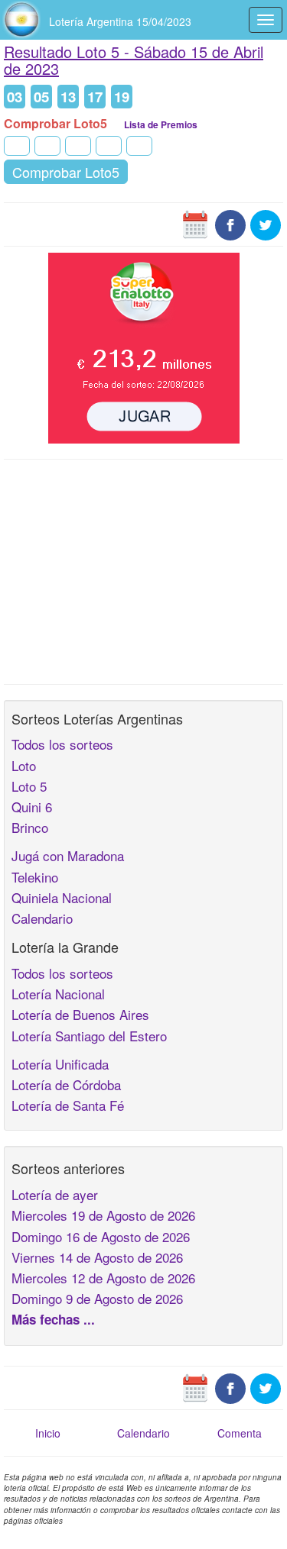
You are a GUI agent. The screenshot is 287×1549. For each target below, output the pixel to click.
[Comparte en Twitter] (265, 223)
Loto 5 (29, 785)
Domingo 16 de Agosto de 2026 (100, 1236)
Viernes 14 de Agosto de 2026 (97, 1257)
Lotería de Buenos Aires (80, 1014)
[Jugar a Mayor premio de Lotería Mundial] (144, 345)
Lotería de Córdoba (66, 1084)
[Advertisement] (143, 570)
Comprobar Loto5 (65, 172)
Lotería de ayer (54, 1194)
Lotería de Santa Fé (67, 1105)
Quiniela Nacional (61, 897)
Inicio (47, 1433)
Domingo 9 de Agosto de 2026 (97, 1298)
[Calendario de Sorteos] (195, 223)
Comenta (239, 1433)
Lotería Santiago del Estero (89, 1035)
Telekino (34, 876)
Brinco (29, 827)
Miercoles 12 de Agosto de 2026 (103, 1277)
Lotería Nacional (58, 993)
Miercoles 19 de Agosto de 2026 (103, 1215)
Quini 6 (31, 806)
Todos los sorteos (62, 744)
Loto (23, 765)
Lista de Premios (160, 124)
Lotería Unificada (60, 1063)
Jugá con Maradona (67, 855)
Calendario (42, 918)
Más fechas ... (53, 1319)
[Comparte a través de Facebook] (230, 223)
